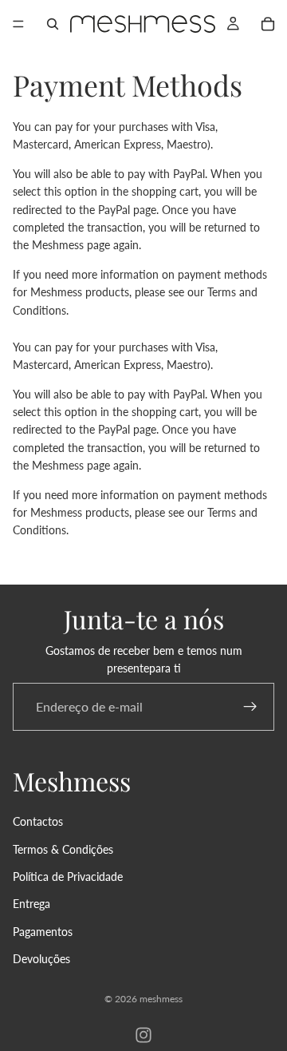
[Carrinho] (267, 24)
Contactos (38, 821)
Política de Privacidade (68, 876)
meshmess (161, 999)
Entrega (31, 903)
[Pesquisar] (52, 24)
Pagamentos (43, 931)
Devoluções (41, 959)
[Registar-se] (250, 706)
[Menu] (18, 24)
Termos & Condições (63, 848)
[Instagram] (143, 1035)
